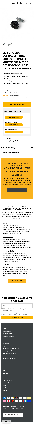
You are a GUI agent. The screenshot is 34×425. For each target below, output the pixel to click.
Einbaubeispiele (7, 331)
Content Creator (7, 383)
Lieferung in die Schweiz (9, 358)
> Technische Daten (10, 139)
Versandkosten (14, 93)
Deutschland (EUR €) (11, 415)
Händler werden (7, 388)
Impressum (6, 406)
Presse (4, 385)
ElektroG (13, 406)
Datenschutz (6, 408)
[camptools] (17, 3)
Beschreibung (8, 147)
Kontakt (5, 361)
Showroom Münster (8, 336)
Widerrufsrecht (20, 408)
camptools (10, 419)
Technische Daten (10, 152)
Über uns (5, 373)
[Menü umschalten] (4, 3)
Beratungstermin (7, 334)
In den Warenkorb (17, 104)
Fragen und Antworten (9, 346)
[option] (17, 23)
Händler (5, 329)
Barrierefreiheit (22, 406)
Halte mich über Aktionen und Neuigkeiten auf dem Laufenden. (16, 309)
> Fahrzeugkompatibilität (11, 141)
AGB (13, 408)
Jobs (4, 370)
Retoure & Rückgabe (8, 356)
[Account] (26, 3)
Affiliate (5, 390)
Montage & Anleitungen (9, 353)
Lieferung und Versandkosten (11, 348)
